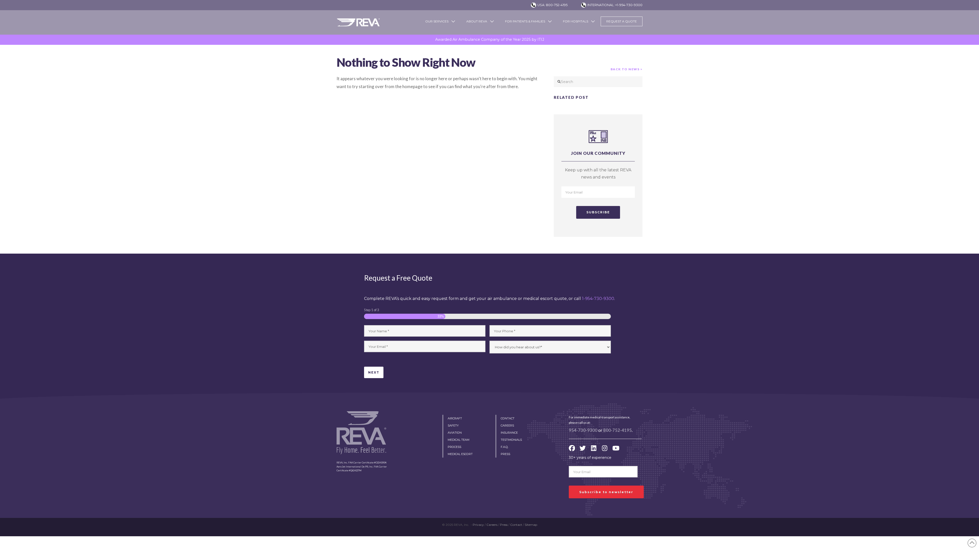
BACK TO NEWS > (626, 69)
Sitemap (531, 525)
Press (504, 525)
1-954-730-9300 (598, 298)
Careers (491, 525)
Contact (516, 525)
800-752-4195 (617, 430)
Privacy (478, 525)
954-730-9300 (583, 430)
